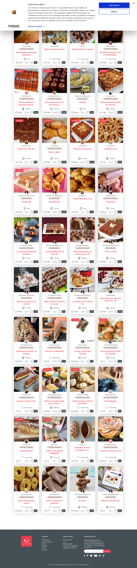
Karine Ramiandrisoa (26, 345)
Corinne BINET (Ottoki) (54, 295)
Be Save (44, 548)
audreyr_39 (82, 444)
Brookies (82, 501)
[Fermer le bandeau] (133, 3)
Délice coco (109, 252)
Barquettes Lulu (110, 149)
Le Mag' (44, 544)
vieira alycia (54, 444)
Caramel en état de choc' (26, 401)
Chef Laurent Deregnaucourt (82, 96)
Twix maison (111, 202)
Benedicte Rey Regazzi (82, 245)
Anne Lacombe (110, 96)
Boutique (44, 546)
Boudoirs (25, 202)
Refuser (114, 11)
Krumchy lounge (26, 451)
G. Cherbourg (54, 146)
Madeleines (53, 202)
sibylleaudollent (110, 295)
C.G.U (64, 542)
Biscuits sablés (54, 152)
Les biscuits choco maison (82, 302)
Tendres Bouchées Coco (82, 199)
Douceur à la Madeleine (54, 351)
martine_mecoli (26, 146)
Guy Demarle (45, 540)
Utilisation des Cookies (69, 548)
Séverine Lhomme (55, 345)
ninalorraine (110, 146)
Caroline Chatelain (110, 46)
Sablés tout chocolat (26, 149)
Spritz (81, 102)
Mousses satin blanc (109, 501)
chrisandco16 (82, 146)
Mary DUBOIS (26, 395)
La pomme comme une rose (111, 451)
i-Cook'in (44, 550)
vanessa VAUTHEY (110, 395)
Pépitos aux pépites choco (54, 49)
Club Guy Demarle (47, 542)
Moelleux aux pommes (82, 149)
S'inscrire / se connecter (56, 565)
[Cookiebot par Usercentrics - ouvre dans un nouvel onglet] (13, 26)
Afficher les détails (35, 26)
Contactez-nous (67, 540)
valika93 (82, 46)
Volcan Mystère (110, 401)
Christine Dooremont (111, 444)
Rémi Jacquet (26, 444)
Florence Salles (26, 46)
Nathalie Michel (26, 96)
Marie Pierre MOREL (26, 245)
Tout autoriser (114, 5)
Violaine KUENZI (110, 195)
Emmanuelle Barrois (54, 96)
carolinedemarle (54, 46)
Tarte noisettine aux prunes (82, 49)
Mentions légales (67, 544)
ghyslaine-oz (82, 195)
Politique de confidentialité (70, 546)
